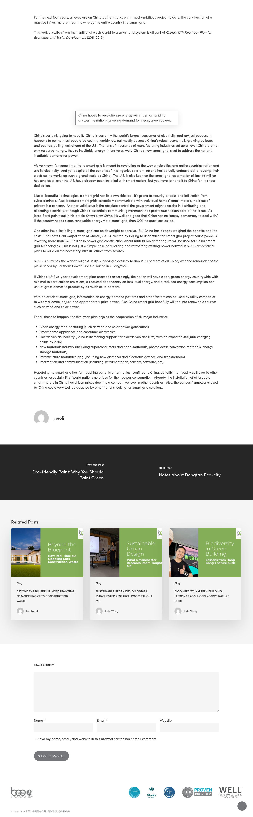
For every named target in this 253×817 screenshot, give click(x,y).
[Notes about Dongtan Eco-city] (189, 472)
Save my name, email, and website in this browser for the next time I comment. (97, 738)
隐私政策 (52, 811)
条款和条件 (64, 811)
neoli (59, 418)
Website (166, 720)
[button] (7, 8)
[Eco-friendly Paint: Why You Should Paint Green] (63, 472)
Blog (19, 583)
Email (102, 720)
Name (40, 720)
